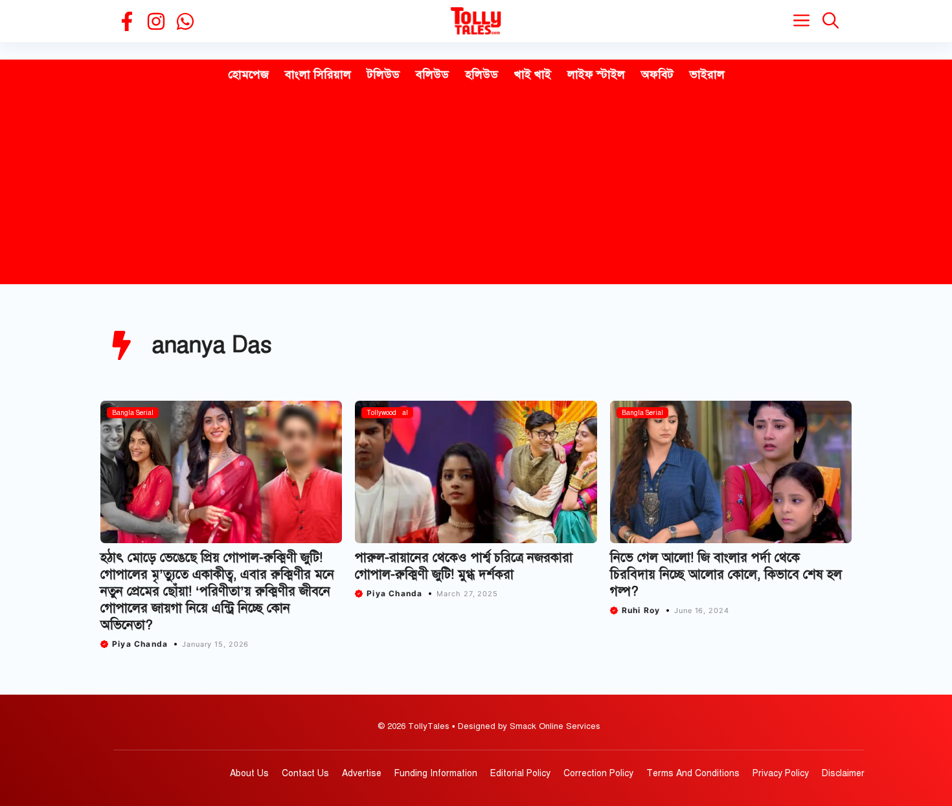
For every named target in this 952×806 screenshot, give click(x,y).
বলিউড (432, 74)
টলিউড (383, 74)
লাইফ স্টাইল (596, 74)
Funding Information (435, 773)
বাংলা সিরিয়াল (318, 74)
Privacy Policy (781, 773)
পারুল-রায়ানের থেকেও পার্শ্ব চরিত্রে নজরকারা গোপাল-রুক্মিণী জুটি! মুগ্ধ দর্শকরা (463, 566)
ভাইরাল (707, 74)
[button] (830, 21)
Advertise (361, 773)
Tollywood (381, 413)
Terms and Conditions (693, 773)
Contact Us (305, 773)
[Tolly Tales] (476, 21)
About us (249, 773)
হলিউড (481, 74)
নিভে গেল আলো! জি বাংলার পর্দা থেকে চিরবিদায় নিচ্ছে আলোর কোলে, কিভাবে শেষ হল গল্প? (726, 574)
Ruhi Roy (641, 610)
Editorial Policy (520, 773)
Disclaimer (843, 773)
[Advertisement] (476, 187)
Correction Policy (598, 773)
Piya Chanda (140, 644)
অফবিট (657, 74)
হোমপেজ (248, 74)
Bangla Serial (132, 413)
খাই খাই (532, 74)
